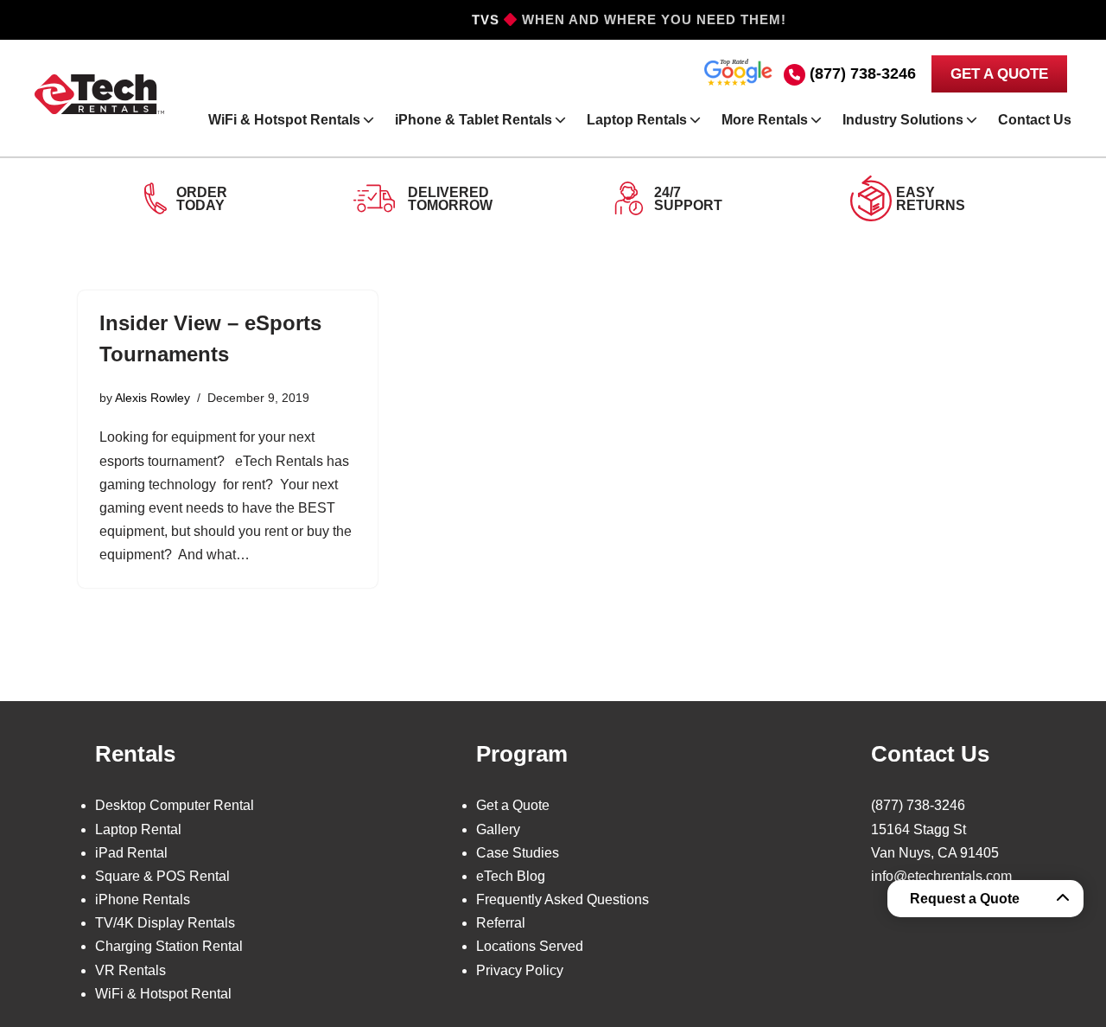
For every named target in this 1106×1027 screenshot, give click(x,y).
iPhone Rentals (142, 899)
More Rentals (764, 119)
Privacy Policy (519, 970)
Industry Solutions (902, 119)
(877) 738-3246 (863, 73)
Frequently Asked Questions (562, 899)
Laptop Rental (138, 829)
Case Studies (517, 852)
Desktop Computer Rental (174, 805)
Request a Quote (965, 898)
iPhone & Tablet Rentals (473, 119)
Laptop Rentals (637, 119)
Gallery (498, 829)
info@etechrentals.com (941, 876)
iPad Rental (131, 852)
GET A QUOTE (999, 74)
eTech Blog (510, 876)
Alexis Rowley (152, 398)
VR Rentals (130, 970)
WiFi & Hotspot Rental (163, 993)
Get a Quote (513, 805)
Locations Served (529, 946)
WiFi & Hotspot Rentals (284, 119)
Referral (500, 922)
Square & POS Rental (162, 876)
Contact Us (1034, 119)
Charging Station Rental (169, 946)
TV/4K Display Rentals (165, 922)
